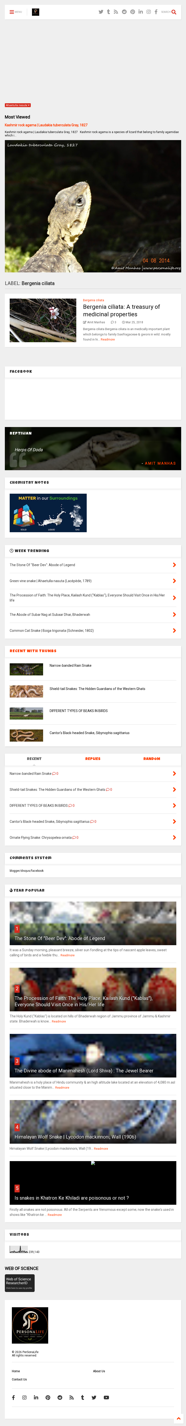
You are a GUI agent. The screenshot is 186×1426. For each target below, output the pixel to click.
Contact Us (19, 1379)
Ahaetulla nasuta (17, 105)
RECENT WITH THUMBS (33, 651)
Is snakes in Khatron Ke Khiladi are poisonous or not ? (72, 1198)
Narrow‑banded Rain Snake (71, 665)
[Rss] (116, 12)
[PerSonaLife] (35, 13)
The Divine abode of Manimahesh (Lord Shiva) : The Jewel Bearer (84, 1071)
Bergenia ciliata (93, 300)
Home (16, 1371)
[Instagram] (149, 12)
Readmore (108, 339)
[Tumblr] (108, 12)
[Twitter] (101, 12)
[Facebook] (156, 12)
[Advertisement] (93, 61)
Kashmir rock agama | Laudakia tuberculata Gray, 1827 (46, 125)
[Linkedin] (141, 12)
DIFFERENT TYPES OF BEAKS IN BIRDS (79, 711)
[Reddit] (124, 12)
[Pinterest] (132, 12)
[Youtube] (106, 1398)
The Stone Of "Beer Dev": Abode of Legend (60, 938)
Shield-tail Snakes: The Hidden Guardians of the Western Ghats (97, 689)
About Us (99, 1371)
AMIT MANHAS (160, 463)
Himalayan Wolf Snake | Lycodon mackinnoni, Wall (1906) (75, 1137)
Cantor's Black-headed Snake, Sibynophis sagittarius (90, 733)
